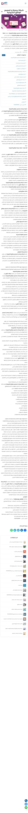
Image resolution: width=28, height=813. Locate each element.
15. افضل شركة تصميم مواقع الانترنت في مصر (17, 96)
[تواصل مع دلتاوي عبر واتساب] (26, 807)
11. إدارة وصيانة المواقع (21, 85)
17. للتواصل (24, 102)
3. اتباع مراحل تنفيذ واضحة (21, 63)
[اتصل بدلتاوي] (26, 800)
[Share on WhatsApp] (11, 530)
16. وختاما (24, 99)
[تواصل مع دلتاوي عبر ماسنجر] (26, 804)
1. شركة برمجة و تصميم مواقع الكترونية (18, 57)
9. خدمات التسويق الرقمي (21, 79)
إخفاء (4, 55)
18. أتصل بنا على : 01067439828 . (19, 104)
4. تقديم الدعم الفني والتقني (21, 66)
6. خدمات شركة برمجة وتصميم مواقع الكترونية (17, 71)
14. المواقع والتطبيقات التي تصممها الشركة (17, 93)
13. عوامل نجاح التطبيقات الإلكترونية (19, 91)
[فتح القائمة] (25, 3)
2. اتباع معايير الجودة (22, 60)
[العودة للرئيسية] (4, 3)
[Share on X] (15, 530)
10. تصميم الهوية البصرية (21, 82)
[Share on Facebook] (25, 530)
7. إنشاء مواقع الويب (22, 74)
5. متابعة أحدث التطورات (21, 68)
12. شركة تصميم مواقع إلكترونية (20, 88)
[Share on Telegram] (18, 530)
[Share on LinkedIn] (21, 530)
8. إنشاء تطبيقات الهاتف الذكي (20, 77)
